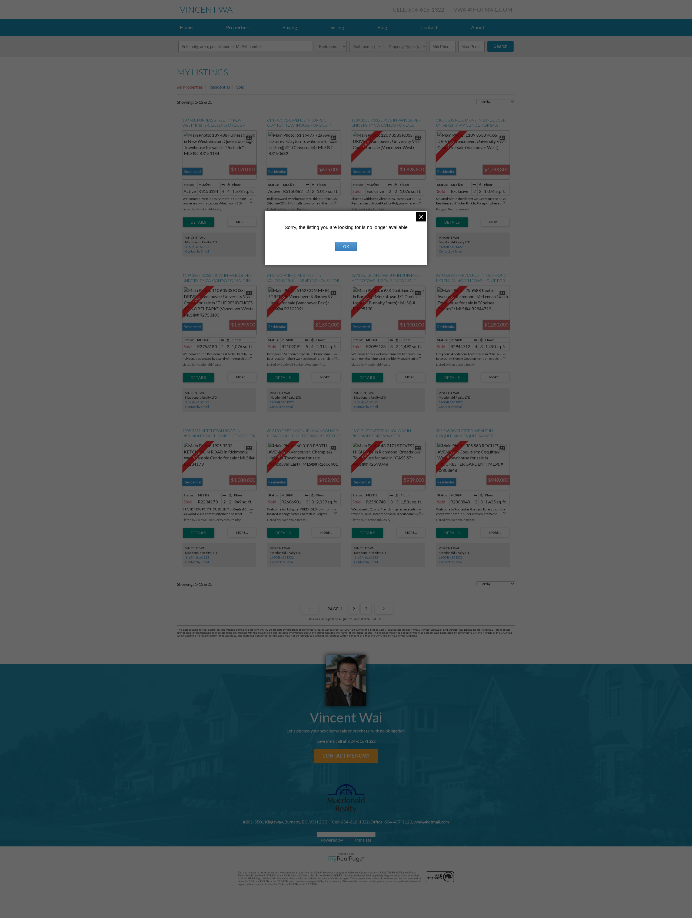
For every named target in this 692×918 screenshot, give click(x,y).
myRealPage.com (346, 859)
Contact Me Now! (346, 756)
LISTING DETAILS (198, 222)
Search (500, 46)
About (477, 27)
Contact (429, 27)
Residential (219, 86)
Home (186, 27)
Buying (289, 27)
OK (346, 246)
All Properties (190, 86)
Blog (382, 27)
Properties (237, 27)
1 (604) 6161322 (197, 247)
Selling (337, 27)
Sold (240, 86)
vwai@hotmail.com (483, 9)
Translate (362, 839)
